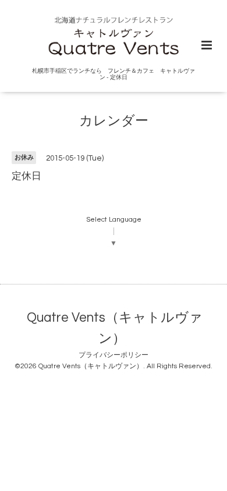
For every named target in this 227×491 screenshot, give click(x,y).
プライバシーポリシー (113, 355)
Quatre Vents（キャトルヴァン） (115, 328)
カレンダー (113, 121)
